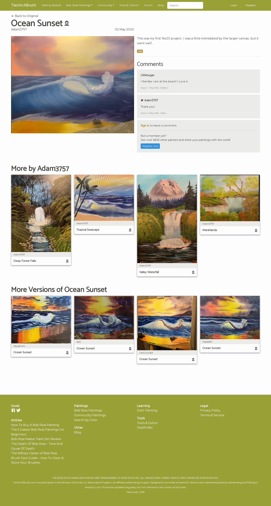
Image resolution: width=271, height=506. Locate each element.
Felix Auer (132, 492)
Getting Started (51, 5)
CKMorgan (147, 75)
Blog (161, 5)
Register (250, 5)
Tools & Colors (128, 5)
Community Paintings (90, 415)
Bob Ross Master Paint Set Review (36, 439)
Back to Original (26, 16)
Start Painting (147, 410)
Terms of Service (212, 415)
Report (144, 88)
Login (233, 5)
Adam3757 (19, 29)
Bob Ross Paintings (78, 5)
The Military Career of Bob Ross (34, 453)
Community (105, 5)
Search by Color (86, 420)
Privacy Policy (210, 410)
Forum (148, 5)
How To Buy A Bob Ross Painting (35, 425)
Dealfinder (145, 427)
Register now (150, 146)
